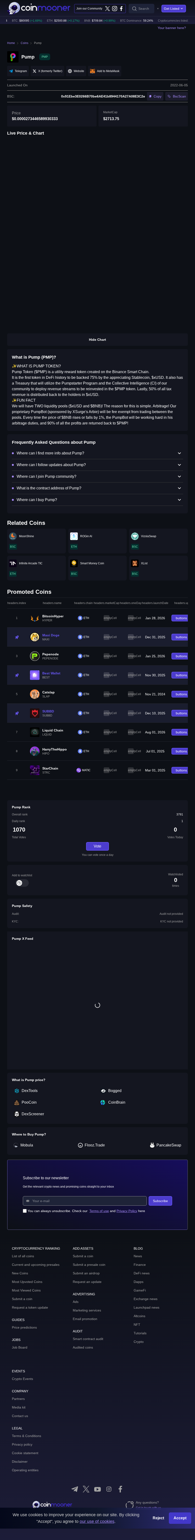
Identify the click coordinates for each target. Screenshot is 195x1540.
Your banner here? (172, 28)
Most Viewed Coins (26, 1290)
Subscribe (160, 1201)
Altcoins (139, 1316)
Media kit (18, 1407)
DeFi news (142, 1273)
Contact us (20, 1416)
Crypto (139, 1342)
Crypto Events (22, 1379)
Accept (180, 1518)
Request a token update (30, 1307)
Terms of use (99, 1211)
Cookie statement (25, 1453)
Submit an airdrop (86, 1273)
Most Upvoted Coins (27, 1282)
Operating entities (25, 1470)
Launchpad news (146, 1307)
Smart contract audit (88, 1339)
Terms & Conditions (26, 1436)
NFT (137, 1324)
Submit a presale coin (89, 1265)
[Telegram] (74, 1489)
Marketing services (87, 1310)
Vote (97, 846)
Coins (24, 43)
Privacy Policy (127, 1211)
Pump (38, 43)
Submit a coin (22, 1299)
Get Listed (171, 8)
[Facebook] (121, 8)
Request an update (87, 1282)
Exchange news (145, 1299)
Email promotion (85, 1319)
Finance (140, 1265)
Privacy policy (22, 1444)
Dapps (138, 1282)
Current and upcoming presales (35, 1265)
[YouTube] (97, 1489)
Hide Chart (97, 339)
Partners (18, 1399)
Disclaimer (20, 1461)
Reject (158, 1518)
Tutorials (140, 1333)
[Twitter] (107, 8)
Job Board (19, 1347)
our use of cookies (97, 1521)
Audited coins (83, 1347)
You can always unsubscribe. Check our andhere (86, 1211)
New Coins (20, 1273)
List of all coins (23, 1256)
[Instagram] (114, 8)
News (138, 1256)
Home (11, 43)
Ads (75, 1302)
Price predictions (24, 1327)
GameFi (140, 1290)
